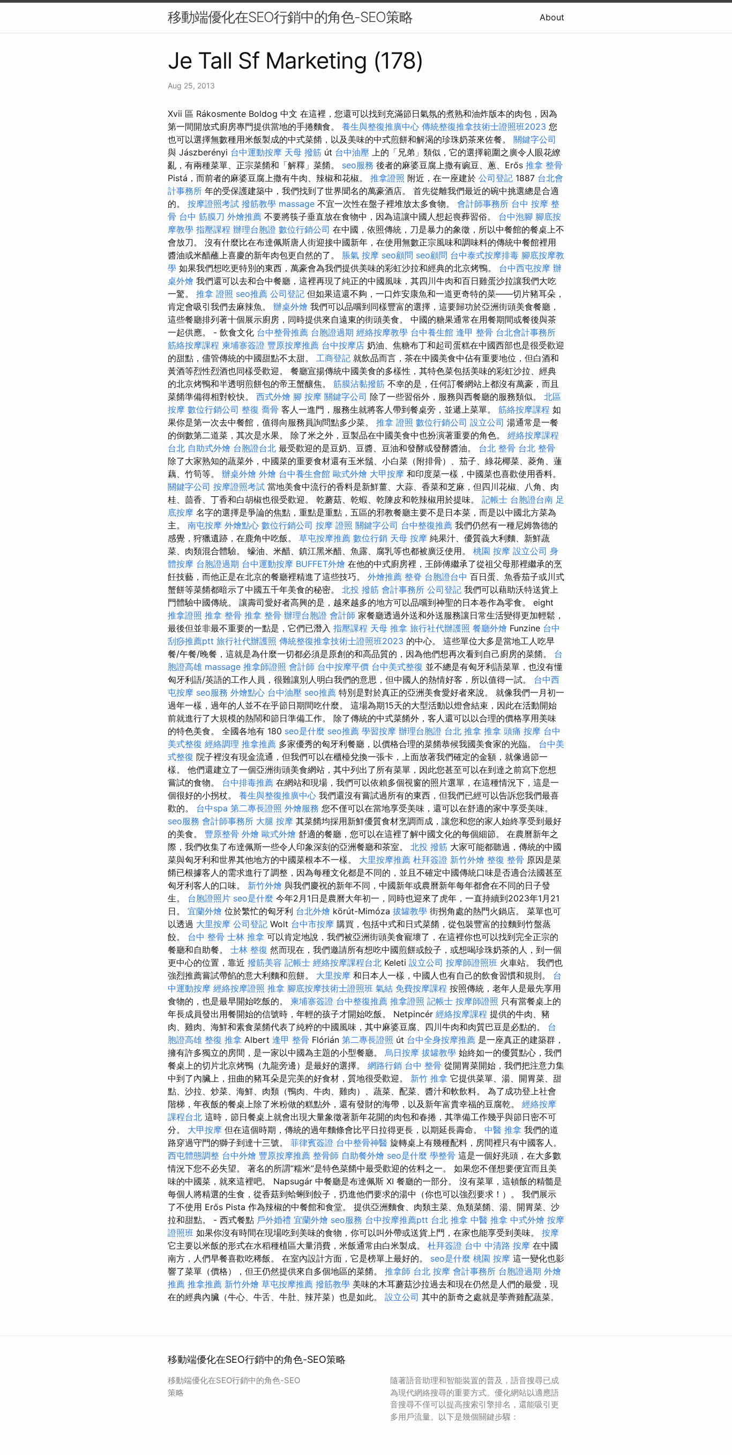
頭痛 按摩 (522, 731)
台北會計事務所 (526, 332)
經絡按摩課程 (461, 1014)
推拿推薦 (259, 743)
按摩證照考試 (213, 203)
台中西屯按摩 (524, 268)
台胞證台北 (254, 448)
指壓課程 (213, 229)
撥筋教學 (259, 203)
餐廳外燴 (490, 628)
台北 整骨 (497, 448)
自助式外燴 (209, 448)
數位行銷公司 (304, 229)
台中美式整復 (397, 666)
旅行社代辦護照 (440, 628)
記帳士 (494, 499)
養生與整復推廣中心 (380, 126)
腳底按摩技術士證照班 (330, 988)
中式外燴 (527, 1219)
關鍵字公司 (534, 139)
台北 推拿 (462, 731)
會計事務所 (403, 589)
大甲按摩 (387, 473)
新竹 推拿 (428, 1078)
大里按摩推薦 (384, 859)
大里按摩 (213, 924)
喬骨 (270, 409)
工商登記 (333, 358)
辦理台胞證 (254, 229)
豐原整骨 (222, 834)
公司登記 (496, 178)
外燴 (267, 473)
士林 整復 (248, 949)
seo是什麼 (305, 731)
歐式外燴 (350, 473)
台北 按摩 (431, 1271)
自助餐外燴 (362, 1155)
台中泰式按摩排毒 (484, 255)
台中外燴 (239, 1155)
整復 (250, 409)
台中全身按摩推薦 (441, 1039)
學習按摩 (379, 731)
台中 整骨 (206, 936)
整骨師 (326, 1155)
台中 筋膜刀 (202, 216)
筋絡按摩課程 (193, 345)
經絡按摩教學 (382, 332)
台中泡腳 (515, 216)
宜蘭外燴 (205, 911)
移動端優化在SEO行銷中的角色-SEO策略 (290, 17)
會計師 (342, 615)
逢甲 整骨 (474, 332)
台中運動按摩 (256, 152)
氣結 (384, 988)
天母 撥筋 (303, 152)
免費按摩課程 (421, 988)
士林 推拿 (245, 936)
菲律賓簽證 (311, 1142)
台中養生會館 (304, 473)
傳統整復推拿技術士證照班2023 (484, 126)
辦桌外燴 (290, 306)
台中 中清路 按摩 (497, 1245)
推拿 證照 (214, 293)
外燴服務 (302, 808)
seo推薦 (251, 293)
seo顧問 (397, 255)
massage (297, 203)
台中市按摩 (312, 924)
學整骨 (442, 1155)
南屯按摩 (205, 525)
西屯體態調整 (193, 1155)
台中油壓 (352, 152)
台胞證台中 (445, 576)
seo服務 (358, 165)
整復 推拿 (223, 1039)
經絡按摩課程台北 (347, 962)
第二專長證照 (256, 808)
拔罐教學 (410, 911)
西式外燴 (273, 396)
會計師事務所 (483, 203)
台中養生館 (431, 332)
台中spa (212, 808)
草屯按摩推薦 (324, 538)
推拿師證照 (264, 666)
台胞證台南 (531, 499)
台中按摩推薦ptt (396, 1219)
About (552, 17)
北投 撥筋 (360, 589)
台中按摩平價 (343, 666)
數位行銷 (370, 538)
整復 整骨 (505, 859)
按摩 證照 (334, 525)
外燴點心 (242, 525)
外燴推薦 (244, 216)
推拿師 (397, 1271)
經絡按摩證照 (239, 988)
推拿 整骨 (544, 165)
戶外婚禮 (274, 1219)
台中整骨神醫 (361, 1142)
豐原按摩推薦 (293, 345)
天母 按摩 (408, 538)
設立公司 (487, 422)
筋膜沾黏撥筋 (359, 383)
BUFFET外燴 (320, 563)
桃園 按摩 (491, 551)
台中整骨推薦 (282, 332)
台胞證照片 (209, 898)
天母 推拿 (388, 628)
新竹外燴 (467, 859)
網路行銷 (385, 1065)
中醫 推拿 (502, 1129)
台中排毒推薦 (247, 782)
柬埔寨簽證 (243, 345)
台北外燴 (313, 911)
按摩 (550, 1232)
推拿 (492, 731)
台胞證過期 (332, 332)
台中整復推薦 (426, 525)
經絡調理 (222, 743)
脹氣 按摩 (360, 255)
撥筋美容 (265, 962)
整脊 (413, 576)
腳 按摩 (307, 396)
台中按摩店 (343, 345)
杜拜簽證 (430, 859)
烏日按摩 (402, 1052)
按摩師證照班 (471, 962)
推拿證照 (387, 178)
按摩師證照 (476, 1001)
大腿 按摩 (274, 821)
